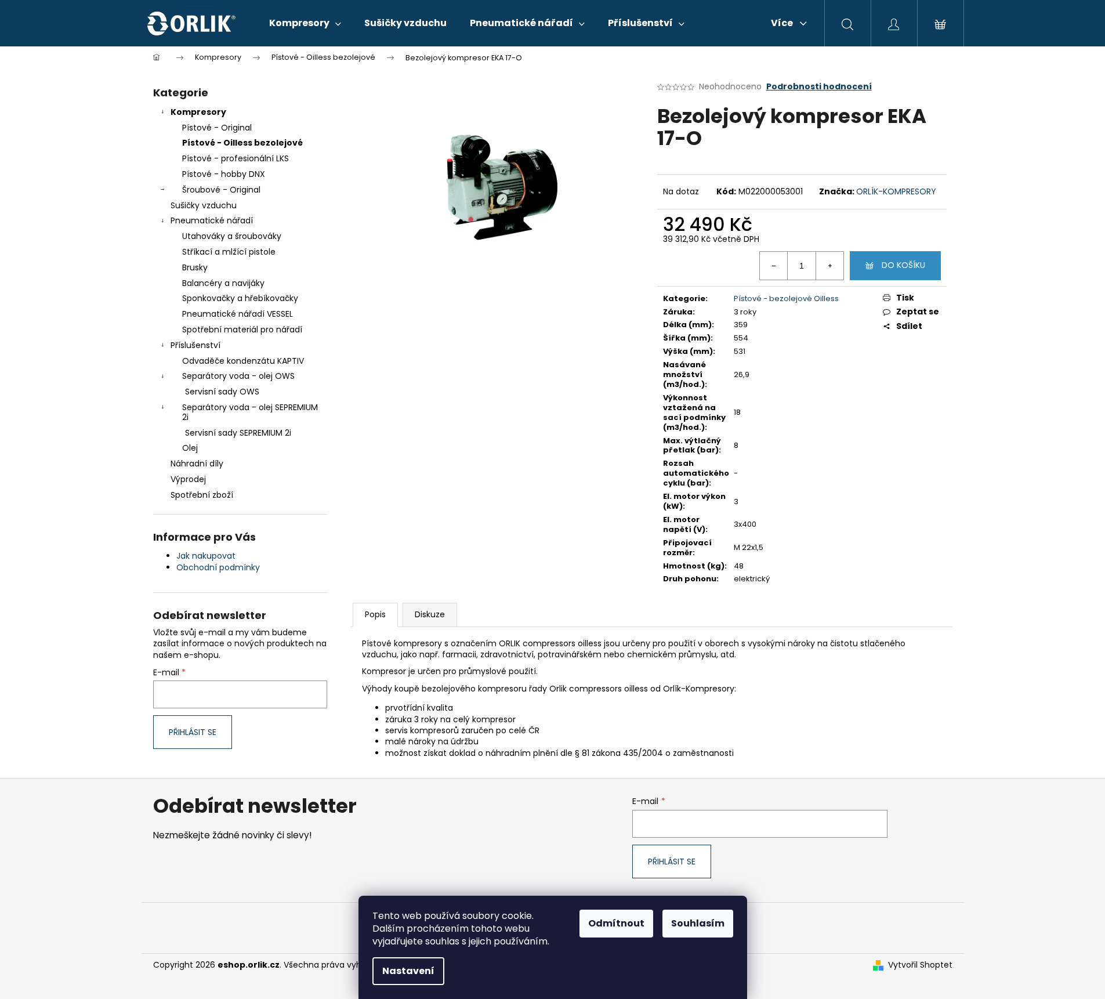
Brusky (195, 267)
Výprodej (188, 479)
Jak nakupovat (206, 556)
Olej (190, 448)
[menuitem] (305, 23)
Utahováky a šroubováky (231, 236)
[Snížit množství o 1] (774, 266)
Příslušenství (195, 345)
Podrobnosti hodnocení (819, 86)
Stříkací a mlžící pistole (229, 252)
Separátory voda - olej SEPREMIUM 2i (250, 412)
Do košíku (903, 265)
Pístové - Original (217, 127)
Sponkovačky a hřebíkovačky (240, 298)
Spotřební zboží (202, 495)
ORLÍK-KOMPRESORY (896, 191)
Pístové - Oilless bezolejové (242, 143)
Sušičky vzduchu (204, 205)
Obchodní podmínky (218, 567)
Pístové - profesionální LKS (235, 158)
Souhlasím (697, 923)
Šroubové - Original (221, 190)
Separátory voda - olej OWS (238, 376)
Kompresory (198, 112)
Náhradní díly (197, 463)
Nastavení (408, 971)
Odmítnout (616, 923)
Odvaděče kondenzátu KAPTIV (243, 361)
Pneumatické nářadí (212, 220)
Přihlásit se (192, 732)
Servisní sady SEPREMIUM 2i (238, 433)
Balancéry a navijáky (223, 283)
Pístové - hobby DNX (223, 174)
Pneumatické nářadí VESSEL (237, 314)
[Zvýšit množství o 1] (829, 266)
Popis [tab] (375, 614)
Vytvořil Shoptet (920, 965)
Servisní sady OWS (222, 391)
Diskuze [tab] (430, 614)
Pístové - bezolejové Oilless (786, 298)
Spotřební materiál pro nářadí (242, 329)
